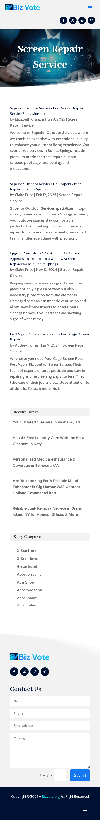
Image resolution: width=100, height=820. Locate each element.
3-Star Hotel (27, 558)
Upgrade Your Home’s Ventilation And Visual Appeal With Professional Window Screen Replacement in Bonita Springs (45, 258)
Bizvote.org (51, 797)
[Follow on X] (73, 20)
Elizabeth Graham (29, 119)
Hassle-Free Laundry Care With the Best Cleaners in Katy (48, 440)
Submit (80, 775)
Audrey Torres (26, 345)
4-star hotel (27, 566)
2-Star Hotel (27, 550)
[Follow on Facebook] (63, 20)
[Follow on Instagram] (82, 20)
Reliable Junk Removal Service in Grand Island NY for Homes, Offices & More (47, 511)
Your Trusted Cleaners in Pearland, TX (46, 422)
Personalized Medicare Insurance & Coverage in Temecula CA (44, 462)
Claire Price (24, 195)
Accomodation (29, 590)
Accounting (26, 605)
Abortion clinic (29, 574)
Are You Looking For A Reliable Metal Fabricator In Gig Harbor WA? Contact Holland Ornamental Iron (46, 486)
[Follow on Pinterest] (91, 20)
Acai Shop (25, 582)
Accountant (27, 598)
